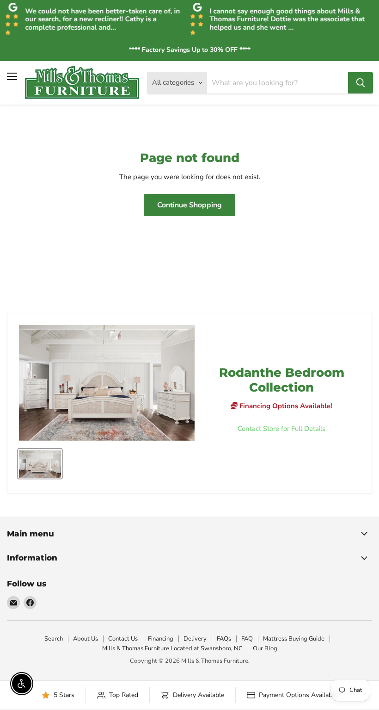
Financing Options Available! (285, 406)
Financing (160, 639)
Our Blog (265, 648)
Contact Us (123, 639)
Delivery (195, 639)
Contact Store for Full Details (281, 429)
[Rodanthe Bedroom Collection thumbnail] (40, 464)
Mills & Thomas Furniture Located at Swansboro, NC (172, 648)
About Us (85, 639)
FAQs (224, 639)
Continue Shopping (189, 205)
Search (53, 639)
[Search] (360, 82)
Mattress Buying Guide (293, 639)
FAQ (247, 639)
